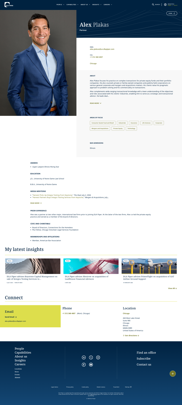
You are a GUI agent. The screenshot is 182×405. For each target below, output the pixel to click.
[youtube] (91, 365)
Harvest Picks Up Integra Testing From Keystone (52, 195)
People (59, 4)
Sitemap (127, 387)
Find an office (146, 352)
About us (84, 4)
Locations (18, 369)
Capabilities (71, 4)
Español (175, 5)
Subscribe (143, 358)
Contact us (144, 364)
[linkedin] (84, 357)
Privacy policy (69, 387)
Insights (95, 4)
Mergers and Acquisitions (100, 128)
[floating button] (173, 374)
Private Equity (118, 128)
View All (171, 288)
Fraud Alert (116, 387)
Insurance (134, 123)
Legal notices (54, 387)
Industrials (122, 123)
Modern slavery (101, 387)
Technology (131, 128)
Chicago (93, 63)
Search (157, 4)
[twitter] (91, 357)
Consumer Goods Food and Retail (103, 123)
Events (17, 375)
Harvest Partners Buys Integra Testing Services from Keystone (58, 197)
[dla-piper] (9, 4)
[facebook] (84, 365)
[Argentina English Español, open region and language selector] (165, 4)
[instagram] (98, 357)
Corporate (158, 123)
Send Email (9, 317)
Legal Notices (93, 394)
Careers (107, 4)
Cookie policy (85, 387)
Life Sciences (146, 123)
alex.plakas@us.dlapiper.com (102, 49)
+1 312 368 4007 (96, 57)
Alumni (17, 377)
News (17, 372)
